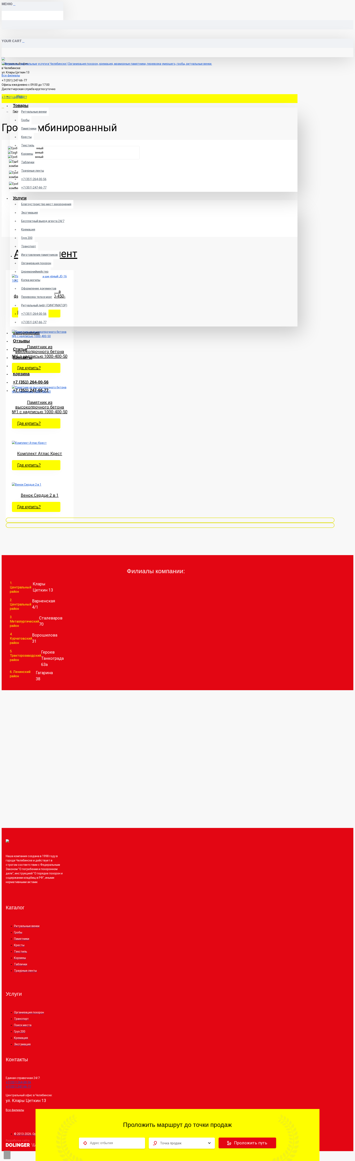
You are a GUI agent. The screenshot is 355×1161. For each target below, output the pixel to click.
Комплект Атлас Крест (39, 453)
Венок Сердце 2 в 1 (40, 495)
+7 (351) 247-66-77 (33, 187)
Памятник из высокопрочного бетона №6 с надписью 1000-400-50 (39, 352)
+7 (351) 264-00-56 (33, 179)
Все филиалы (11, 75)
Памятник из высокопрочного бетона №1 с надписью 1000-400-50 (39, 407)
